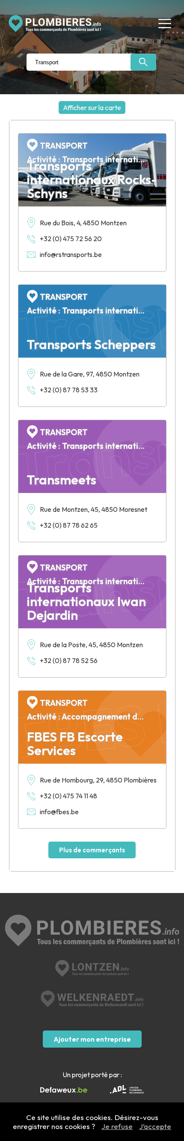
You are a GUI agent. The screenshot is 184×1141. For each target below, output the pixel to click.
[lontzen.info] (92, 968)
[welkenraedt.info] (92, 998)
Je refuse (117, 1126)
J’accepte (155, 1126)
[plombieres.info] (92, 931)
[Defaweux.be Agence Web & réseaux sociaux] (63, 1090)
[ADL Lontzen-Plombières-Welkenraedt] (127, 1090)
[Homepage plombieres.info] (55, 23)
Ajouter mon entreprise (92, 1039)
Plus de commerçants (92, 850)
